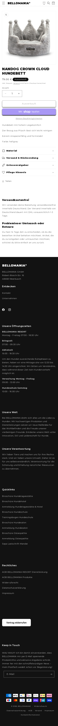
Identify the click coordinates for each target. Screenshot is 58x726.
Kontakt (6, 293)
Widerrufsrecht (10, 582)
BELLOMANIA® (24, 706)
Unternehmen (9, 298)
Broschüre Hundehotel (14, 501)
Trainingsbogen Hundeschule (17, 517)
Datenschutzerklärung (14, 588)
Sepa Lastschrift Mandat (15, 543)
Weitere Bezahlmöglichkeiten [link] (29, 118)
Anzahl (5, 88)
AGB (30, 711)
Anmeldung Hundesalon (15, 528)
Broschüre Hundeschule (15, 512)
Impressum (8, 593)
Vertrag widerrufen (16, 622)
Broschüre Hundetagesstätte (17, 496)
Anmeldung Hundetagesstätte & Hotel (22, 506)
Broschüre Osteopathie (14, 533)
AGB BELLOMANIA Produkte (17, 577)
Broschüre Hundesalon (14, 522)
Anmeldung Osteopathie (15, 538)
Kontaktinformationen (30, 715)
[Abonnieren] (51, 674)
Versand (16, 83)
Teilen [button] (8, 181)
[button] (3, 3)
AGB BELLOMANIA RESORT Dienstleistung (25, 572)
